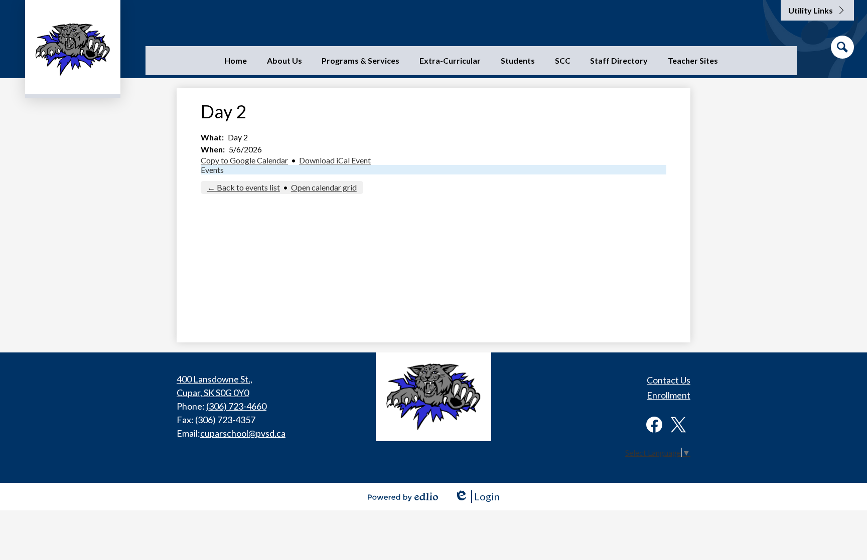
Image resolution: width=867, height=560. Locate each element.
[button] (284, 61)
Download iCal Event (335, 160)
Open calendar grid (324, 187)
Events (212, 169)
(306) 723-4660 (236, 406)
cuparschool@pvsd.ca (242, 433)
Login (477, 496)
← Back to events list (243, 187)
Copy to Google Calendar (244, 160)
